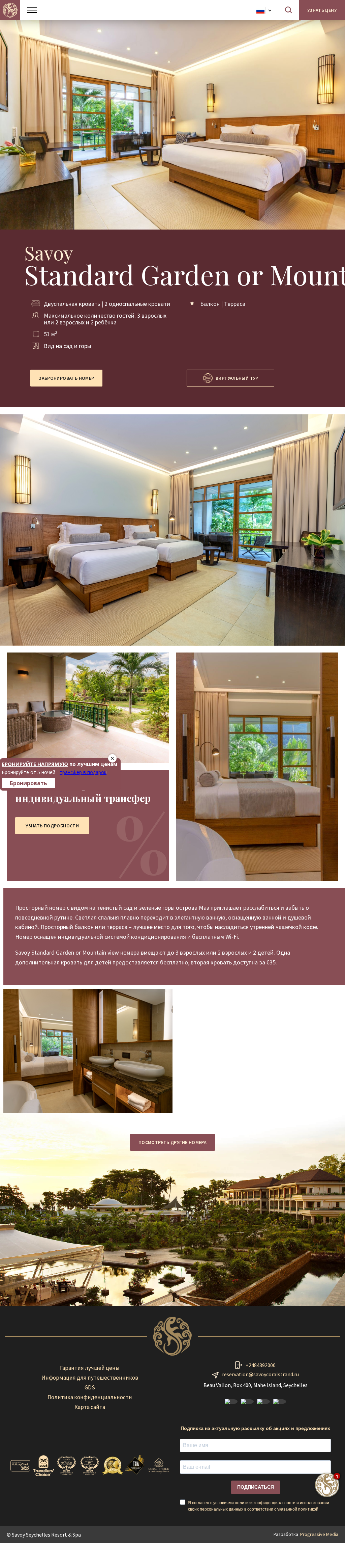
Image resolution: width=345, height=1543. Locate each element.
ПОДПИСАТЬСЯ (255, 1487)
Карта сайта (89, 1407)
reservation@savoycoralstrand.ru (260, 1374)
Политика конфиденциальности (90, 1397)
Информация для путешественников (89, 1377)
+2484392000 (261, 1365)
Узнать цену (322, 10)
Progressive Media (319, 1534)
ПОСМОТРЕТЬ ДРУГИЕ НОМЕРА (172, 1142)
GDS (90, 1387)
